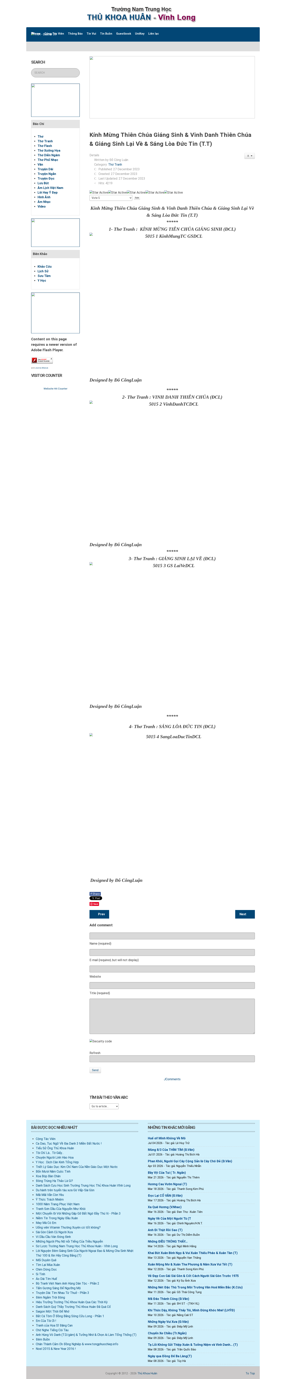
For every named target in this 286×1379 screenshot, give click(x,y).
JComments (172, 1079)
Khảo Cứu (45, 266)
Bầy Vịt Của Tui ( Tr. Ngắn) (167, 1173)
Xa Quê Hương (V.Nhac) (165, 1207)
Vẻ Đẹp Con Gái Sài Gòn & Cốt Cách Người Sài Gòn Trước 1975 (193, 1276)
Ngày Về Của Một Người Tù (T (169, 1218)
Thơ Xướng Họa (49, 150)
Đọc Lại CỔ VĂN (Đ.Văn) (165, 1195)
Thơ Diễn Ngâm (49, 155)
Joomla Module (41, 368)
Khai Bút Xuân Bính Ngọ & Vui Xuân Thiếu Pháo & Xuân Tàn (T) (193, 1253)
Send (95, 1070)
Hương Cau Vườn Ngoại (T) (167, 1184)
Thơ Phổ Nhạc (48, 160)
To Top (250, 1373)
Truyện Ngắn (47, 174)
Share (95, 893)
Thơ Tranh (45, 141)
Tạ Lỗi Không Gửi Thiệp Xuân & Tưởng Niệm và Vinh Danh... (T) (193, 1345)
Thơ (40, 136)
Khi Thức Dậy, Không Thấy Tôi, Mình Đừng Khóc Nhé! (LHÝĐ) (191, 1310)
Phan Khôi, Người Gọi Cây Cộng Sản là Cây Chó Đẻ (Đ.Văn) (190, 1161)
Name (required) (100, 943)
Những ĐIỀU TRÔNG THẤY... (168, 1241)
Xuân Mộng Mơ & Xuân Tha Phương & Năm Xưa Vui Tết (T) (190, 1264)
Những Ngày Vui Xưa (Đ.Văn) (168, 1322)
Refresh (94, 1053)
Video (42, 206)
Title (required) (99, 993)
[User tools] (249, 156)
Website (95, 976)
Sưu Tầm (44, 276)
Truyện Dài (45, 169)
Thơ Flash (45, 146)
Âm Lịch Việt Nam (50, 188)
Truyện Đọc (46, 178)
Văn (40, 164)
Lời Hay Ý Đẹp (48, 192)
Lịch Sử (43, 271)
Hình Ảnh (44, 197)
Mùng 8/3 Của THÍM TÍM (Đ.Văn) (171, 1150)
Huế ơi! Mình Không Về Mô (167, 1138)
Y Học (42, 280)
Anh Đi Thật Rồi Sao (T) (165, 1230)
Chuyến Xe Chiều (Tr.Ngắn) (167, 1333)
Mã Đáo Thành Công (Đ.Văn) (168, 1299)
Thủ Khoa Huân (147, 1373)
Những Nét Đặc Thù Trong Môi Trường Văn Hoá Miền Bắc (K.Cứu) (195, 1287)
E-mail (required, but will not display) (114, 960)
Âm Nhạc (44, 202)
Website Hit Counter (55, 388)
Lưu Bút (43, 183)
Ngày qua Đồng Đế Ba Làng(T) (170, 1356)
